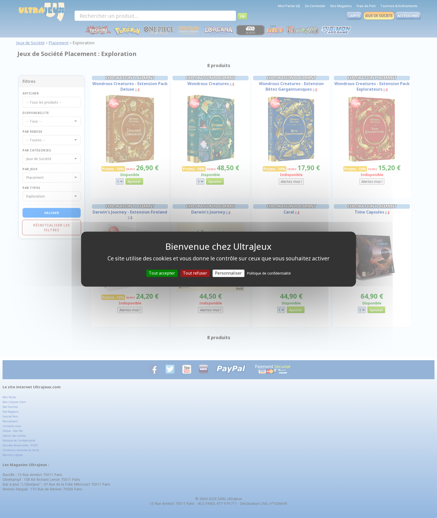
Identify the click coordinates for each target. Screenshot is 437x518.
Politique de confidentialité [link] (269, 273)
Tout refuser (195, 273)
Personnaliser (228, 273)
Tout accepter (162, 273)
